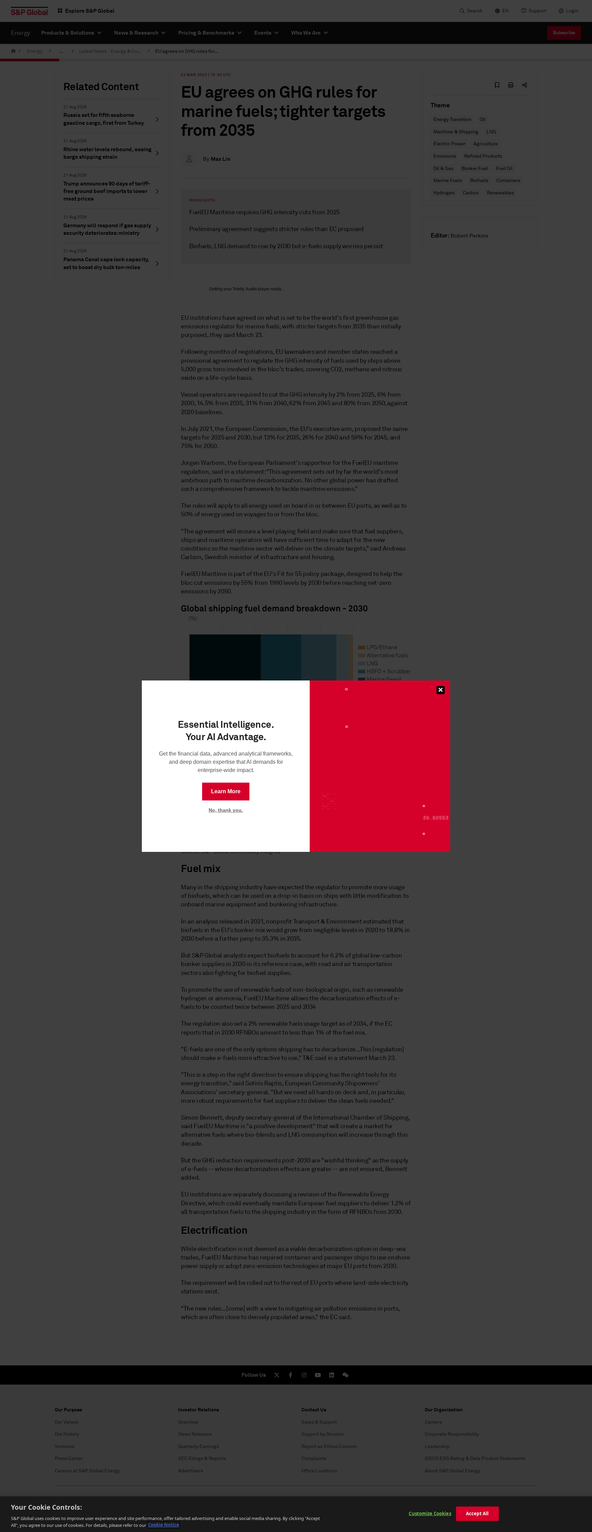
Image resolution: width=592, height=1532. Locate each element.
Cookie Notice (163, 1525)
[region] (296, 1514)
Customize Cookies (430, 1513)
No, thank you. (226, 810)
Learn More (226, 791)
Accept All (477, 1513)
